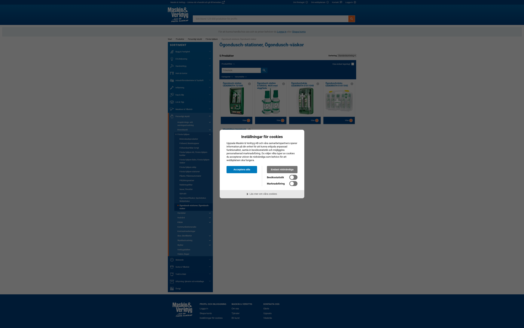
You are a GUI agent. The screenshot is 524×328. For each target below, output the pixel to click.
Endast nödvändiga (282, 169)
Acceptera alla (241, 169)
